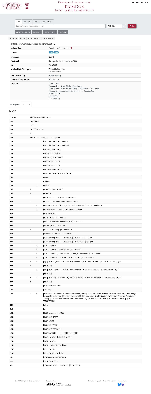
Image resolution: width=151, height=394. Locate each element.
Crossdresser (54, 96)
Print (23, 38)
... (81, 91)
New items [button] (63, 32)
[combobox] (60, 26)
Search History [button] (49, 32)
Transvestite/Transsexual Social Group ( (64, 91)
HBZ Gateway (55, 75)
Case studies (77, 86)
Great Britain (66, 86)
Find (133, 26)
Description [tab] (14, 104)
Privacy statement (109, 381)
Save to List (49, 38)
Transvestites (54, 88)
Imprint (98, 381)
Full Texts (27, 22)
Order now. (55, 79)
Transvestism (54, 83)
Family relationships (80, 88)
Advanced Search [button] (23, 32)
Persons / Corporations (43, 22)
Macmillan (69, 61)
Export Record (34, 38)
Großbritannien (55, 93)
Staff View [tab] (26, 104)
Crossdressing (54, 98)
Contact (90, 381)
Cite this (14, 38)
